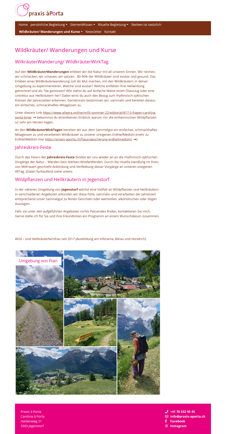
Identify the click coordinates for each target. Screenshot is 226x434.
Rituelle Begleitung (112, 24)
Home (23, 24)
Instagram (178, 426)
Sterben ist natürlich (146, 24)
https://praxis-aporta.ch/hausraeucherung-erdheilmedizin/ (88, 139)
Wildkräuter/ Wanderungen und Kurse (49, 31)
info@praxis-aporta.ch (187, 416)
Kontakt (110, 31)
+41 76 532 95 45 (182, 411)
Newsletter (93, 31)
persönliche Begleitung (48, 24)
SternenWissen (81, 24)
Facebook (177, 421)
